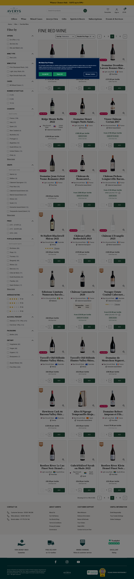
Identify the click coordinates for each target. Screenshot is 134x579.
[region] (68, 68)
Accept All (45, 74)
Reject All (60, 74)
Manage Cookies (90, 74)
